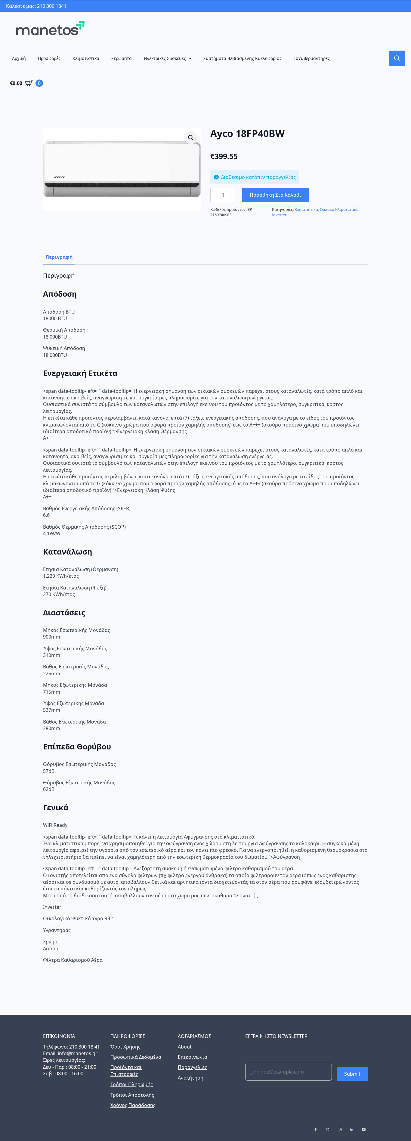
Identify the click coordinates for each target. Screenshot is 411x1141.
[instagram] (339, 1129)
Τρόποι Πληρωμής (131, 1084)
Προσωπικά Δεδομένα (135, 1057)
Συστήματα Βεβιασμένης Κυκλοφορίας (242, 58)
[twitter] (327, 1129)
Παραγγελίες (192, 1067)
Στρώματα (121, 58)
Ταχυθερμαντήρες (312, 58)
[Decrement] (215, 195)
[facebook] (315, 1129)
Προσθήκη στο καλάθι (275, 195)
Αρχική (19, 58)
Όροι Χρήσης (125, 1046)
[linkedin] (352, 1129)
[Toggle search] (397, 58)
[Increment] (231, 195)
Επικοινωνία (192, 1057)
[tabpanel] (205, 617)
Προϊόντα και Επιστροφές (126, 1070)
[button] (190, 137)
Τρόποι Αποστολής (132, 1095)
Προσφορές (49, 58)
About (185, 1046)
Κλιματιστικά (86, 58)
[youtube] (364, 1129)
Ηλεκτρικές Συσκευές (165, 58)
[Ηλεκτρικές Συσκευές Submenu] (191, 58)
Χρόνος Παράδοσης (133, 1105)
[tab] (59, 256)
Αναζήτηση (190, 1077)
